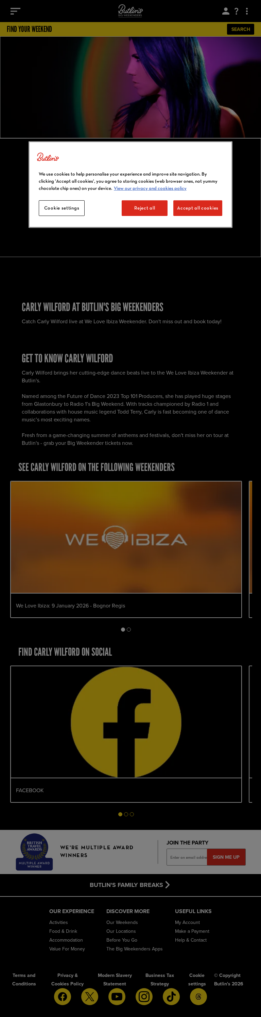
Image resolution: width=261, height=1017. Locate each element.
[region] (130, 184)
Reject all (144, 208)
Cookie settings (62, 208)
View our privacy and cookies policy (150, 188)
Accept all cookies (198, 208)
